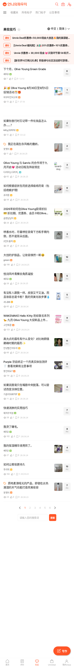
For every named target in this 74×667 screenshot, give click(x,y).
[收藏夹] (19, 29)
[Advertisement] (37, 20)
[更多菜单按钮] (5, 12)
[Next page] (55, 508)
